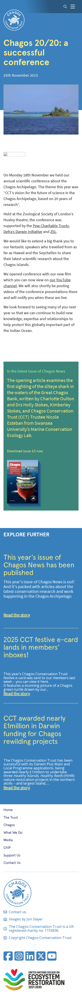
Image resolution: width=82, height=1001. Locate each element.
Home (8, 809)
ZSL (53, 231)
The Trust (10, 817)
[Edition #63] (41, 482)
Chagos (9, 824)
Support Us (11, 855)
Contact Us (12, 862)
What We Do (12, 832)
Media (8, 839)
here (44, 681)
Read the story (16, 615)
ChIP (7, 847)
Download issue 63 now (25, 451)
